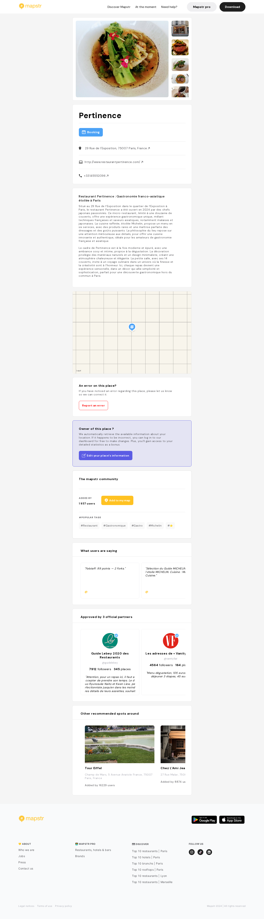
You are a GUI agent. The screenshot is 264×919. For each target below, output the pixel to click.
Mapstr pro (201, 7)
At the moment (145, 7)
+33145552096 (95, 176)
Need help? (169, 7)
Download (232, 7)
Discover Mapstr (118, 7)
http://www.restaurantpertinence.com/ (113, 162)
